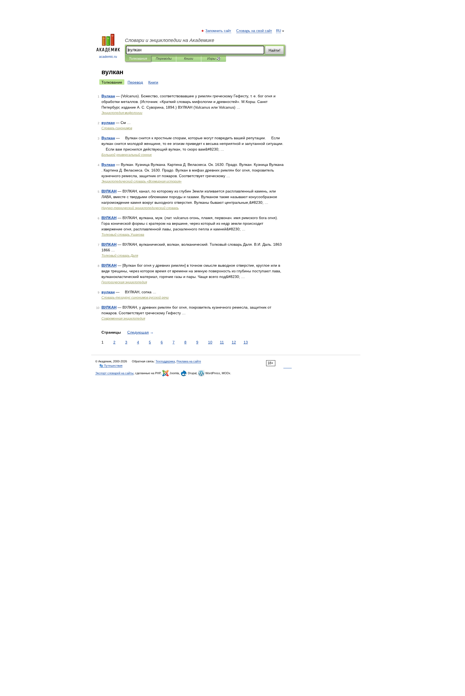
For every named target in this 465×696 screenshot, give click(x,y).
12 (234, 342)
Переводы (164, 58)
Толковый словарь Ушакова (122, 235)
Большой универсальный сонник (126, 155)
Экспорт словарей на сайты (114, 373)
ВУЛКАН (109, 191)
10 (210, 342)
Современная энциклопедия (123, 318)
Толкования (138, 58)
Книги (188, 58)
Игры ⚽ (213, 58)
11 (222, 342)
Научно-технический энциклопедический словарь (140, 208)
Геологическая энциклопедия (124, 282)
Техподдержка (165, 361)
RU (278, 31)
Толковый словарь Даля (119, 256)
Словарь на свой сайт (254, 31)
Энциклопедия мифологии (121, 113)
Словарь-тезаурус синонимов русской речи (135, 297)
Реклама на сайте (189, 361)
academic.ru (108, 57)
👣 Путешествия (110, 365)
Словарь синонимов (116, 128)
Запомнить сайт (218, 31)
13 (246, 342)
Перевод (135, 82)
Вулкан (108, 96)
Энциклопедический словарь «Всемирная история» (141, 181)
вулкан (108, 122)
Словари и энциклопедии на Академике (169, 40)
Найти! (274, 50)
